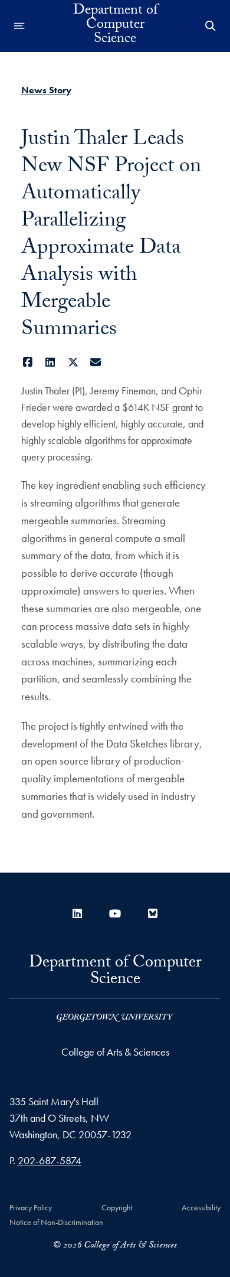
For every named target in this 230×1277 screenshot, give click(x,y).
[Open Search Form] (210, 25)
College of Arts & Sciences (115, 1052)
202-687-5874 (49, 1160)
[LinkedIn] (50, 362)
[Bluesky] (153, 913)
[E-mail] (96, 362)
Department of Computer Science (115, 26)
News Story (46, 90)
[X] (73, 362)
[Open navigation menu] (19, 25)
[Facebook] (28, 362)
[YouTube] (115, 913)
